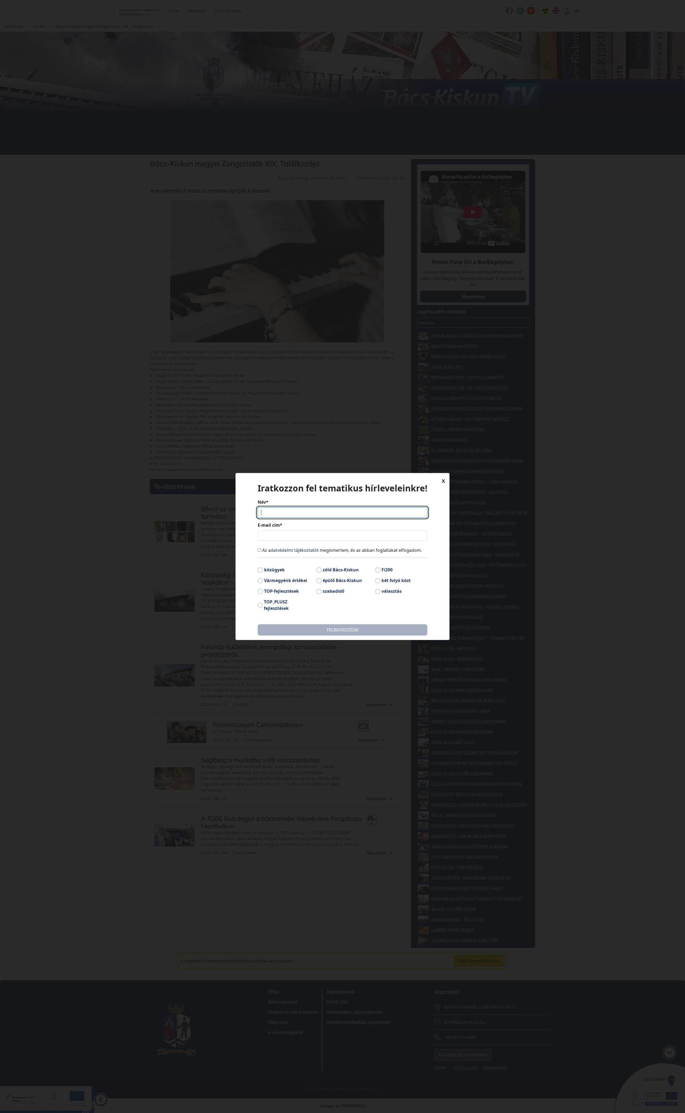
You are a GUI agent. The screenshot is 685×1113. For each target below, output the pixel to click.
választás (392, 591)
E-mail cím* (270, 525)
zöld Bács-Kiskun (341, 570)
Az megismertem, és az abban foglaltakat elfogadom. (342, 550)
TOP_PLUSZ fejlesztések (276, 605)
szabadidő (333, 591)
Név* (263, 502)
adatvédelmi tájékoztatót (293, 550)
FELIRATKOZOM (342, 630)
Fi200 (387, 570)
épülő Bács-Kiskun (342, 580)
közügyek (274, 570)
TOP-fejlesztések (281, 591)
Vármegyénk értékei (285, 580)
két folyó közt (396, 580)
